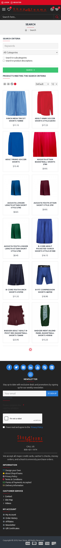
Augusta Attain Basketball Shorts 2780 (45, 161)
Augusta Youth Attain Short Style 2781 (45, 204)
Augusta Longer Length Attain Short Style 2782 (16, 205)
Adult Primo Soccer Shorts (15, 160)
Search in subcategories (16, 58)
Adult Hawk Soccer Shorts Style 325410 (45, 119)
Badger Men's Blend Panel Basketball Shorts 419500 (44, 333)
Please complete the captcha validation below (12, 408)
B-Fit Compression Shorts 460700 (45, 291)
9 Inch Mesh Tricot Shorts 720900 (16, 119)
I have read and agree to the (24, 427)
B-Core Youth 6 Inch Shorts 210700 (16, 291)
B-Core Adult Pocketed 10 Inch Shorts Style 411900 (45, 248)
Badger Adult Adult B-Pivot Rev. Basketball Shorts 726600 (16, 333)
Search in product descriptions (19, 61)
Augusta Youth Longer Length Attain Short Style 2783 (16, 248)
